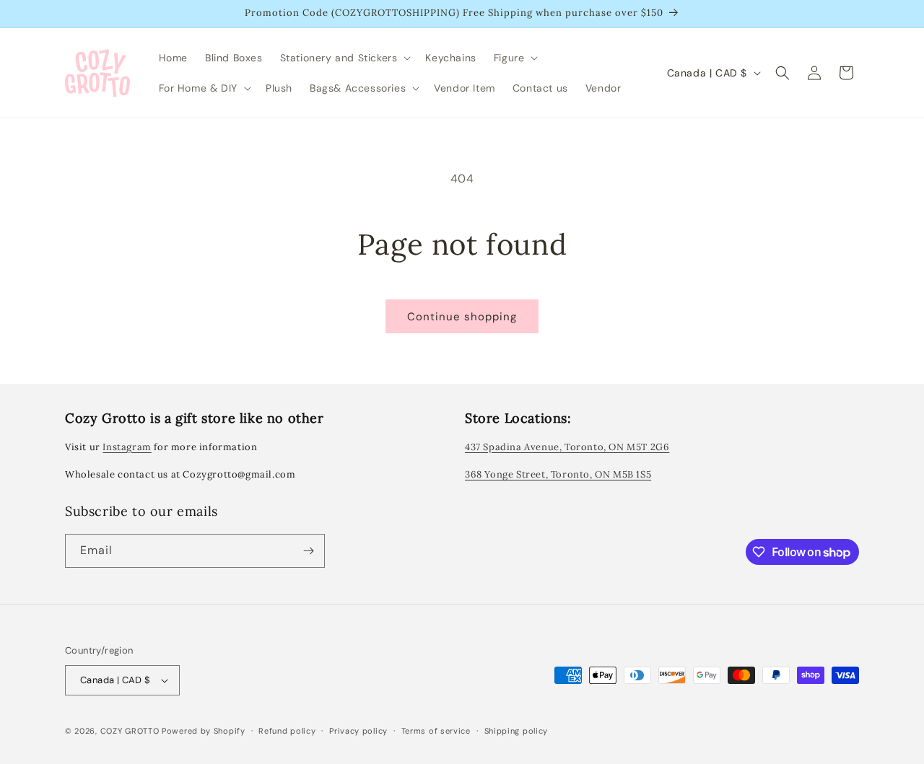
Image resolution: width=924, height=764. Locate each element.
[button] (344, 58)
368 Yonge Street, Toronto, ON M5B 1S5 (558, 474)
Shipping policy (516, 731)
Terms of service (436, 731)
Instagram (127, 447)
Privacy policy (358, 731)
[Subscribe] (308, 551)
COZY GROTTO (130, 731)
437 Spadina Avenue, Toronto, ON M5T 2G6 (567, 447)
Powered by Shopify (203, 731)
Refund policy (286, 731)
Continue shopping (462, 316)
